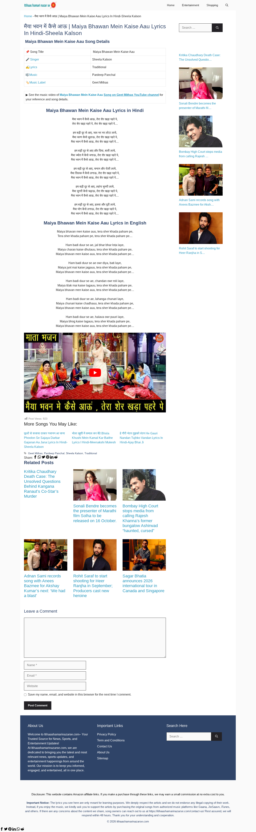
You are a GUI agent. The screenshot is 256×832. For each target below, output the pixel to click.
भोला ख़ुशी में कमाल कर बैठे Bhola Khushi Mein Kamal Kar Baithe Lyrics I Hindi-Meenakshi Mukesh (94, 438)
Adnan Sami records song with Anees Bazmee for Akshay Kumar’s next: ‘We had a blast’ (44, 586)
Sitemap (102, 758)
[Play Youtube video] (95, 372)
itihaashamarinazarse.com (133, 821)
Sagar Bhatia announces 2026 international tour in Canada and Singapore (143, 583)
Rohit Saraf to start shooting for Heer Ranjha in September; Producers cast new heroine (93, 586)
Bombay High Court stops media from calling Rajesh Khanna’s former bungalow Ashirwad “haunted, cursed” (140, 518)
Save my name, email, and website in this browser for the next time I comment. (79, 694)
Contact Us (104, 746)
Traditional (91, 453)
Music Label (37, 82)
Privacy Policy (106, 734)
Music (33, 74)
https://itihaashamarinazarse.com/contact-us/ (176, 811)
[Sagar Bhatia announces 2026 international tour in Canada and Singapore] (144, 568)
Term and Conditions (111, 740)
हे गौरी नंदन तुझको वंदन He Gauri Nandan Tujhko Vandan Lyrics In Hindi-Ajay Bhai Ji (141, 438)
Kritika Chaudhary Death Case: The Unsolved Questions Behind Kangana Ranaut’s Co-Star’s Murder (42, 484)
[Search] (217, 27)
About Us (103, 752)
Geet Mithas (35, 453)
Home (170, 5)
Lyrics (33, 67)
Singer (34, 59)
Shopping (212, 5)
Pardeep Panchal (54, 453)
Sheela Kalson (74, 453)
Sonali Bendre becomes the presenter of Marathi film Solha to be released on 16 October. (95, 513)
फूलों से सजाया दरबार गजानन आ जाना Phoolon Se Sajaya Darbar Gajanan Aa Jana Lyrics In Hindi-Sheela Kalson (45, 440)
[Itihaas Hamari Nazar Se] (40, 5)
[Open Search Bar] (227, 5)
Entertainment (190, 5)
